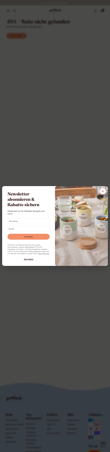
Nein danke (28, 259)
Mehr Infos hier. (43, 254)
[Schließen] (103, 191)
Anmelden (28, 237)
